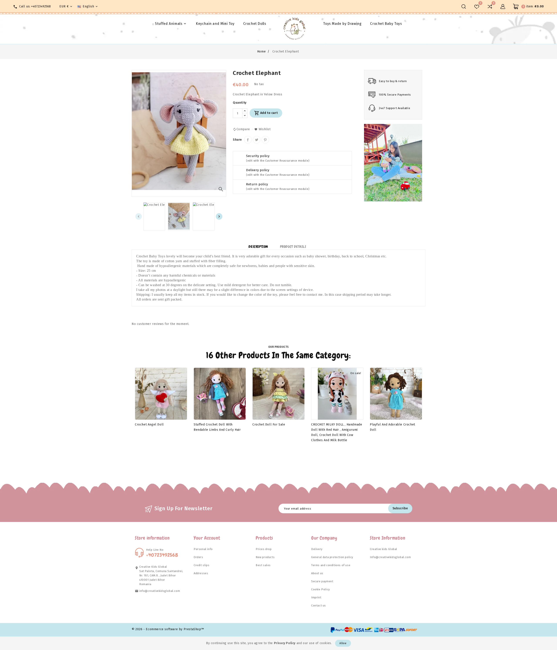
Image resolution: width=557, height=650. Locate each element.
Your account (207, 538)
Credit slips (201, 565)
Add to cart (266, 113)
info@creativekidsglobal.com (159, 591)
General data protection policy (332, 557)
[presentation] (138, 216)
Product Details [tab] (293, 247)
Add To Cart (147, 415)
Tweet (256, 139)
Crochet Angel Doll (149, 424)
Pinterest (265, 139)
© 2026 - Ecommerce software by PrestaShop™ (168, 629)
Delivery (316, 549)
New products (265, 557)
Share (248, 139)
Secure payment (322, 581)
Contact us (318, 605)
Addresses (201, 573)
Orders (198, 557)
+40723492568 (41, 6)
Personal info (203, 549)
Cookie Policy (320, 589)
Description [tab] (258, 247)
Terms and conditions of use (330, 565)
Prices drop (264, 549)
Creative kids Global (383, 549)
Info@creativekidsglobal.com (390, 557)
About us (317, 573)
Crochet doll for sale (268, 424)
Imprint (316, 597)
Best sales (263, 565)
